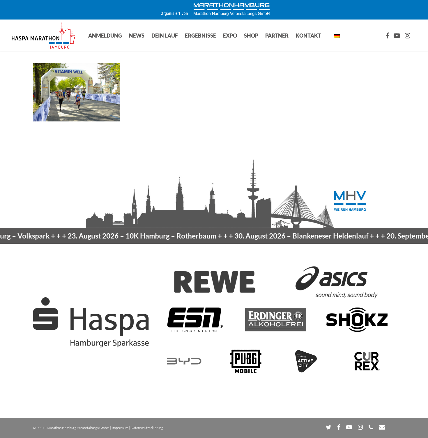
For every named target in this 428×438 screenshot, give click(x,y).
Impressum (120, 427)
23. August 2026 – (127, 236)
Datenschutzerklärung (147, 427)
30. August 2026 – (287, 236)
